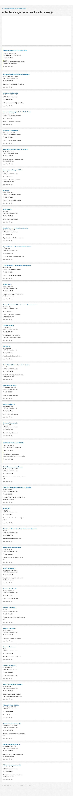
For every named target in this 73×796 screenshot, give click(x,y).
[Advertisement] (36, 30)
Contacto (26, 786)
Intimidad (31, 786)
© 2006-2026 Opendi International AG (12, 786)
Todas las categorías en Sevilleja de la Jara (14, 8)
